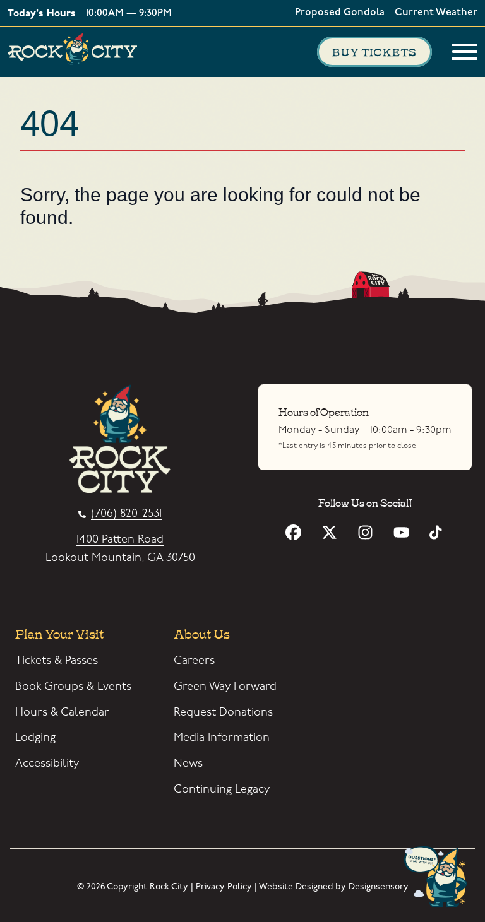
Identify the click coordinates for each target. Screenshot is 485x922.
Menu (464, 52)
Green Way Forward (225, 686)
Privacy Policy (224, 886)
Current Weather (436, 13)
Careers (194, 660)
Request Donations (223, 712)
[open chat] (438, 878)
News (188, 763)
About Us (202, 633)
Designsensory (379, 886)
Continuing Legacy (222, 789)
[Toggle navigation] (464, 52)
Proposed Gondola (340, 13)
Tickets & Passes (56, 660)
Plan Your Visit (59, 633)
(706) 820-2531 (126, 514)
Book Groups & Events (73, 686)
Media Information (222, 737)
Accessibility (47, 763)
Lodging (35, 737)
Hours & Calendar (62, 712)
